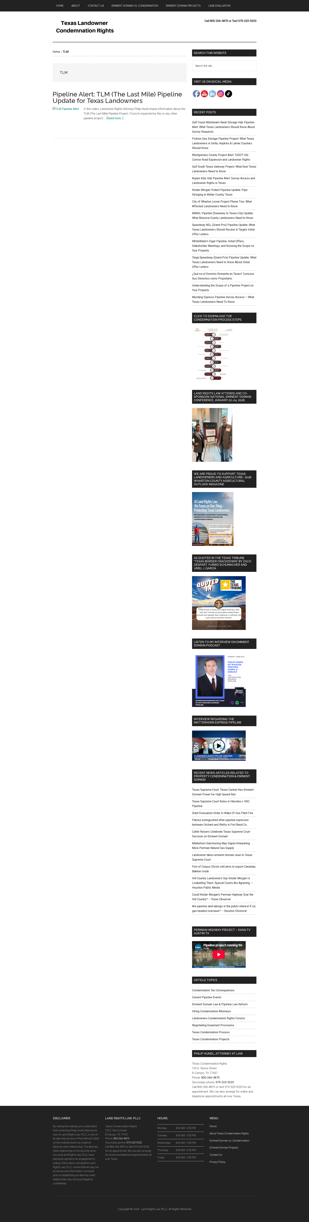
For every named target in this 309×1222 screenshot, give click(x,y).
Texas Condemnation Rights (87, 27)
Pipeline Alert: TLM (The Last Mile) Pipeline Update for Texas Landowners (117, 97)
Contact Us (216, 1154)
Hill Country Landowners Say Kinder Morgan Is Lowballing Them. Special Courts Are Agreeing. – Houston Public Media (222, 883)
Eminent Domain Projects (224, 1147)
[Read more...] (115, 118)
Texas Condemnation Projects (210, 1039)
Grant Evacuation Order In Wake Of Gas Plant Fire (222, 813)
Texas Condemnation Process (211, 1032)
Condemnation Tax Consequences (213, 990)
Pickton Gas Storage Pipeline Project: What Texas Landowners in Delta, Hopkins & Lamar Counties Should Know (223, 143)
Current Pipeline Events (206, 997)
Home (56, 51)
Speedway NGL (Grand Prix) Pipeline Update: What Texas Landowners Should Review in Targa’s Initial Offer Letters (223, 229)
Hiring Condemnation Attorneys (211, 1011)
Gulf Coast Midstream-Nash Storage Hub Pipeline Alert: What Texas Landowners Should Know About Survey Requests (223, 127)
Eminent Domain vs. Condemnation (229, 1140)
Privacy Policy (217, 1162)
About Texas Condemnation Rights (229, 1133)
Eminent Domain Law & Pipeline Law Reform (220, 1004)
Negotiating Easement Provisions (213, 1025)
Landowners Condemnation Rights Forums (218, 1018)
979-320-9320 (225, 1082)
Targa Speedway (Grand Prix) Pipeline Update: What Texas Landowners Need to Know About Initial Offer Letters (224, 262)
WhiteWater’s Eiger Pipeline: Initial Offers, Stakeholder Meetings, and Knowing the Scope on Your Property (223, 245)
